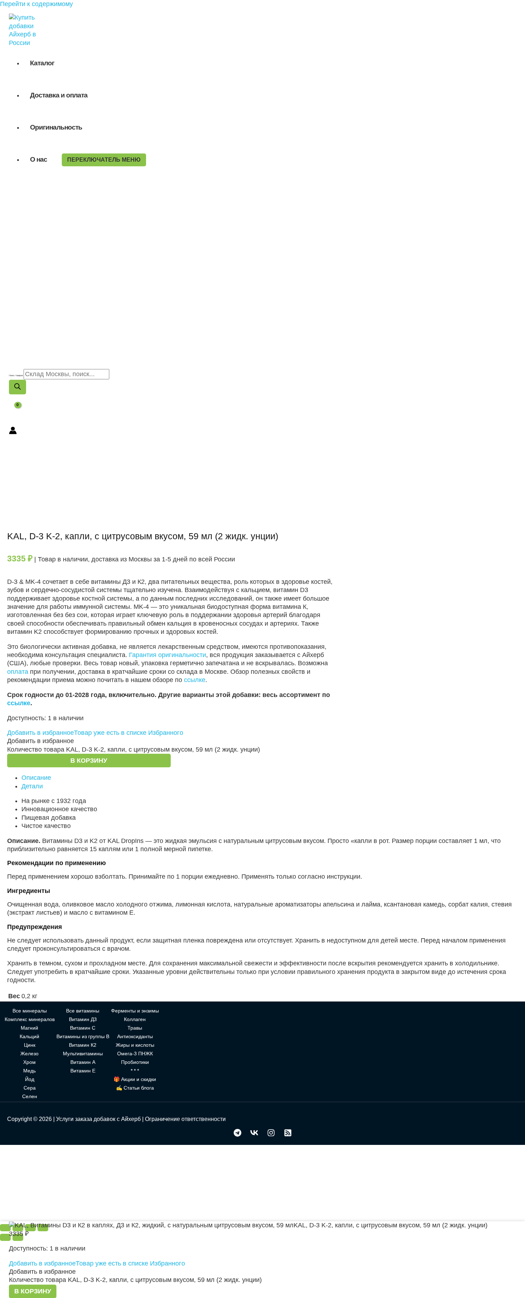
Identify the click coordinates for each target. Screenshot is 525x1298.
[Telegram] (237, 1134)
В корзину (88, 760)
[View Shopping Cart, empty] (13, 410)
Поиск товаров (16, 375)
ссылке (194, 679)
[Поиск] (17, 387)
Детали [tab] (32, 786)
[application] (50, 159)
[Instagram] (271, 1134)
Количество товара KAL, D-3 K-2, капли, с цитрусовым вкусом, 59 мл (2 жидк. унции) (133, 749)
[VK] (254, 1134)
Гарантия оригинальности (167, 654)
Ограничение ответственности (185, 1119)
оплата (17, 671)
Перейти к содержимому (36, 3)
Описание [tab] (36, 777)
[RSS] (288, 1134)
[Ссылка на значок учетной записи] (13, 431)
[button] (95, 732)
